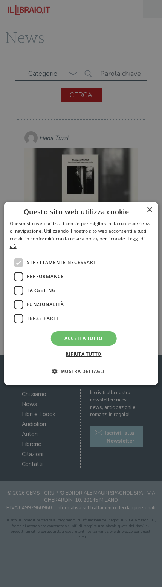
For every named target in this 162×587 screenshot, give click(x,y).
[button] (80, 371)
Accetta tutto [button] (83, 338)
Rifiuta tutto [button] (83, 354)
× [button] (149, 210)
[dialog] (81, 293)
